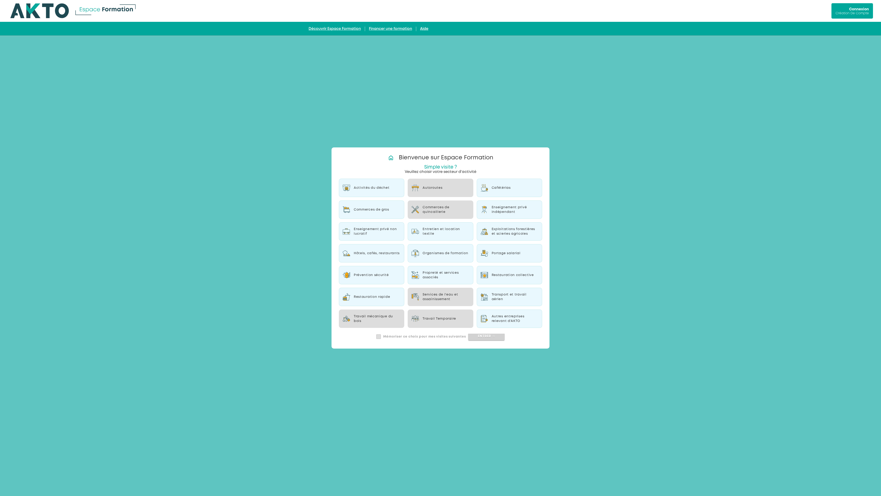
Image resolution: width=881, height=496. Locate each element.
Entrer (486, 336)
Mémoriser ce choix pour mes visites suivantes (424, 336)
